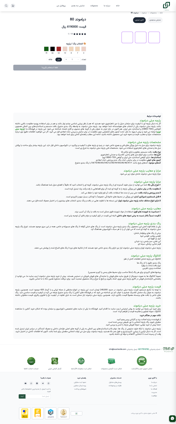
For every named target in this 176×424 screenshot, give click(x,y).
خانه (118, 5)
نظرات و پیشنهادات (115, 385)
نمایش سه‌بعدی (155, 20)
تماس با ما (153, 385)
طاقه (50, 59)
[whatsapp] (31, 383)
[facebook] (37, 383)
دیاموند (144, 13)
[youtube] (25, 383)
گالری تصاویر (139, 20)
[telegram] (43, 383)
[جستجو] (6, 5)
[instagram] (48, 383)
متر (58, 59)
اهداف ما (154, 389)
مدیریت (154, 392)
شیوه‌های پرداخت (80, 389)
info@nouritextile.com (117, 349)
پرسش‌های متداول (115, 382)
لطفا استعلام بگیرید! (50, 67)
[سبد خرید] (13, 5)
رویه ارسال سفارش (80, 385)
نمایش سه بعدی (78, 5)
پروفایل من (61, 5)
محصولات (94, 5)
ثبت (22, 396)
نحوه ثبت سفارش (80, 382)
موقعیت (154, 396)
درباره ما (107, 5)
